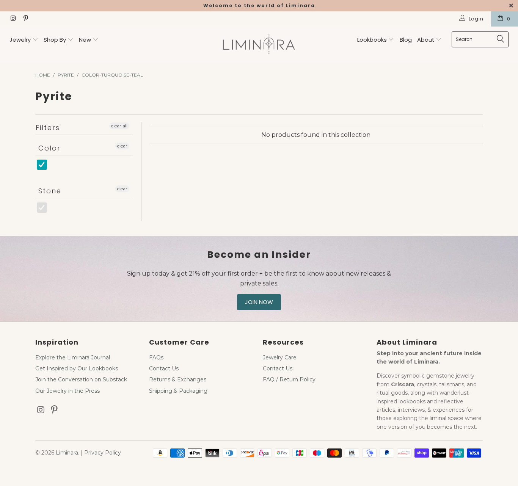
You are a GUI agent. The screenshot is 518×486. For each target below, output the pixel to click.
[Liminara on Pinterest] (25, 19)
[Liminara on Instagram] (12, 19)
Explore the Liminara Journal (72, 357)
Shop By (55, 40)
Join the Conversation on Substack (81, 379)
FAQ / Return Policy (289, 379)
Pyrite (53, 211)
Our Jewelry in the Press (67, 390)
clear (122, 146)
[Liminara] (259, 45)
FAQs (156, 357)
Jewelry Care (280, 357)
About (426, 40)
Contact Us (164, 368)
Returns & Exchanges (177, 379)
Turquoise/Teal (67, 168)
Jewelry (20, 40)
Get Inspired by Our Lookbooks (76, 368)
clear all (119, 126)
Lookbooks (372, 40)
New (85, 40)
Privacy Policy (102, 452)
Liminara (67, 452)
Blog (406, 40)
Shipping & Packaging (178, 390)
